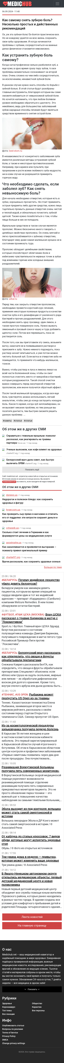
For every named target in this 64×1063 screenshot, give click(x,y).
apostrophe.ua (13, 542)
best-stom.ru (15, 150)
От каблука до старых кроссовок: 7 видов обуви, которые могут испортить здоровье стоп (31, 840)
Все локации (8, 1014)
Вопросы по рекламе (12, 1029)
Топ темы (7, 1010)
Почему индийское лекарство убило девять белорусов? (31, 581)
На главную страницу (32, 925)
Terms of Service (10, 1032)
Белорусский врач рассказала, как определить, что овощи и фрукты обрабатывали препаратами (31, 656)
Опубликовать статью (13, 1025)
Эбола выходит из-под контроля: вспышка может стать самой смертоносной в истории (31, 812)
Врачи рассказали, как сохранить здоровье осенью (31, 561)
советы (8, 421)
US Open (22, 694)
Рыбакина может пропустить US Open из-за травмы (27, 696)
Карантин (37, 1007)
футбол (8, 614)
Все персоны (38, 1010)
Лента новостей (32, 917)
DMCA (5, 1040)
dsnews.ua (11, 495)
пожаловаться (9, 482)
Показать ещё (32, 469)
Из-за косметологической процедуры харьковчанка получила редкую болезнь (30, 727)
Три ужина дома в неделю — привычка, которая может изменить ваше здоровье (30, 858)
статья (18, 421)
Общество (37, 1003)
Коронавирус (8, 1007)
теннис (8, 694)
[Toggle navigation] (57, 4)
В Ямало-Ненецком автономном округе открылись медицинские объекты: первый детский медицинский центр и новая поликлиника (32, 879)
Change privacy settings (13, 1043)
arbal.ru (13, 299)
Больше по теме (53, 567)
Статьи (28, 421)
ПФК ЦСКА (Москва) (30, 614)
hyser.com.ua (13, 509)
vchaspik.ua (12, 528)
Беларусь (10, 580)
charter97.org (13, 557)
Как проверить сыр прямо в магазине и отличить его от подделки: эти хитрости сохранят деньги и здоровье (30, 518)
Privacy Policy (8, 1036)
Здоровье (7, 1003)
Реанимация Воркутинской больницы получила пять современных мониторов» (30, 769)
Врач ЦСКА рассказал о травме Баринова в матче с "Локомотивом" (31, 618)
